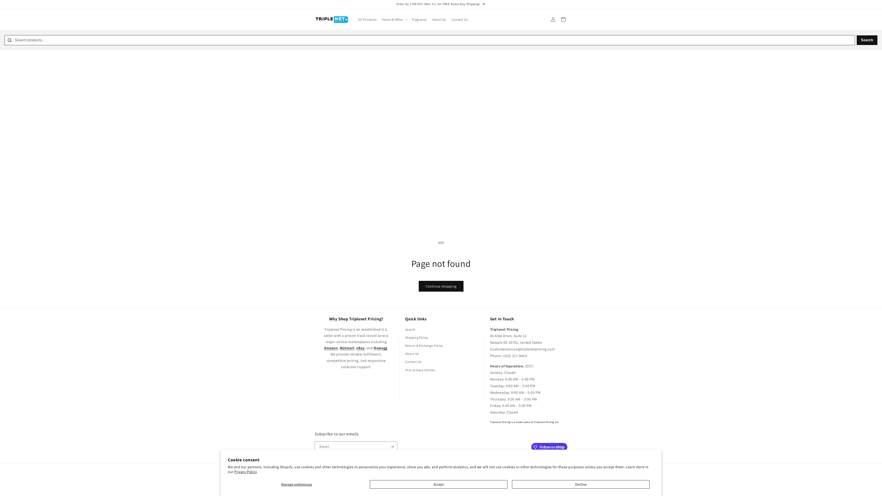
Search (867, 40)
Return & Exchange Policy (424, 346)
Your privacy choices (420, 370)
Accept (438, 484)
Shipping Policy (416, 337)
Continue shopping (441, 286)
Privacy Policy (245, 471)
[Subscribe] (392, 446)
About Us (412, 354)
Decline (581, 484)
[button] (394, 19)
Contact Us (413, 362)
